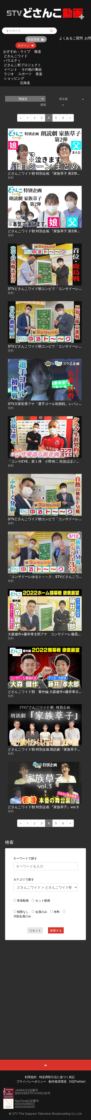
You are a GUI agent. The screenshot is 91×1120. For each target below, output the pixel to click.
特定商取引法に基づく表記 (57, 1077)
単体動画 (23, 900)
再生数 (63, 99)
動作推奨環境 (57, 1081)
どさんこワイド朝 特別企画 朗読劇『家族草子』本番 (47, 749)
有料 (57, 911)
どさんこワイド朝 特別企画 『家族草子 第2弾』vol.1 (48, 231)
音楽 (39, 74)
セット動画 (42, 900)
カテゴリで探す (23, 879)
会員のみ (41, 911)
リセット (35, 930)
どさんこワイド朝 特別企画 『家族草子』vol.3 (43, 807)
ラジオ (9, 74)
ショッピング (14, 78)
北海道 (25, 83)
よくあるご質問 (71, 38)
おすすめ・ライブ (16, 51)
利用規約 (31, 1077)
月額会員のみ (22, 916)
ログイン (24, 45)
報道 (37, 51)
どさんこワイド (16, 56)
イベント (10, 69)
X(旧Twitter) (77, 1081)
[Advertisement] (45, 990)
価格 (43, 104)
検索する (56, 930)
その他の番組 (31, 69)
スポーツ (25, 74)
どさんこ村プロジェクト (22, 65)
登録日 (22, 99)
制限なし (23, 911)
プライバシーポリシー (31, 1081)
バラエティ (12, 60)
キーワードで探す (25, 858)
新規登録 (33, 39)
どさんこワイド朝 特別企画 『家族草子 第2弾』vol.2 (48, 173)
